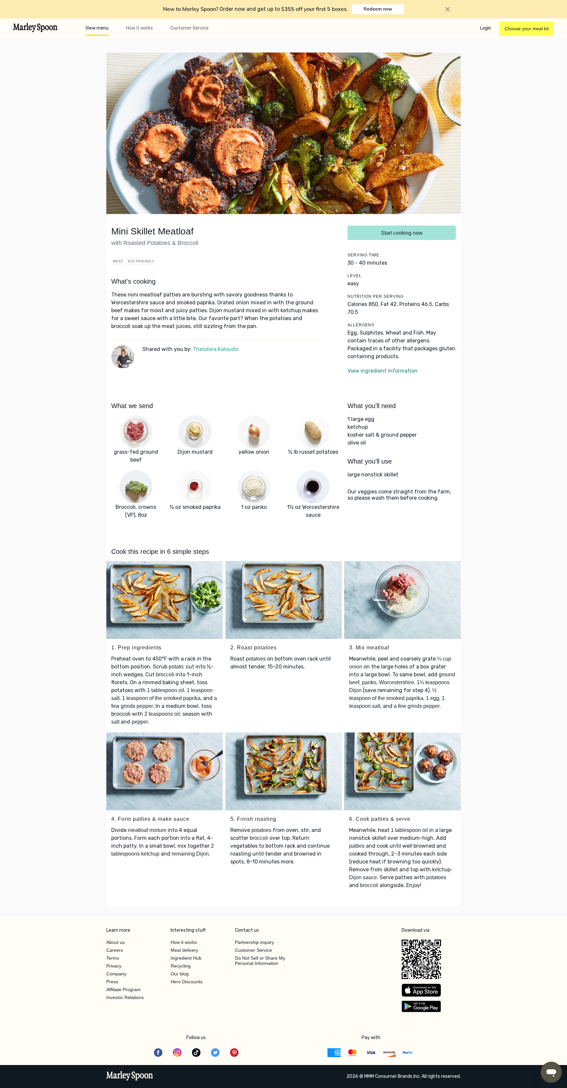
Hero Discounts (186, 981)
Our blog (180, 973)
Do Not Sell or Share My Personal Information (260, 960)
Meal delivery (184, 950)
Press (112, 981)
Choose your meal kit (527, 28)
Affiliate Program (123, 989)
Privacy (113, 965)
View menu (97, 28)
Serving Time (363, 255)
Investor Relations (125, 997)
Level (354, 275)
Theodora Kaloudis (216, 349)
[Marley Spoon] (129, 1076)
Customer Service (189, 28)
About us (115, 942)
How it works (139, 28)
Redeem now (378, 9)
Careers (114, 950)
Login (485, 28)
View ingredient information (382, 371)
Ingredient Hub (186, 958)
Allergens (360, 325)
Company (116, 973)
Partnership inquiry (254, 942)
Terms (112, 958)
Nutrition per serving (375, 296)
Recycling (181, 965)
